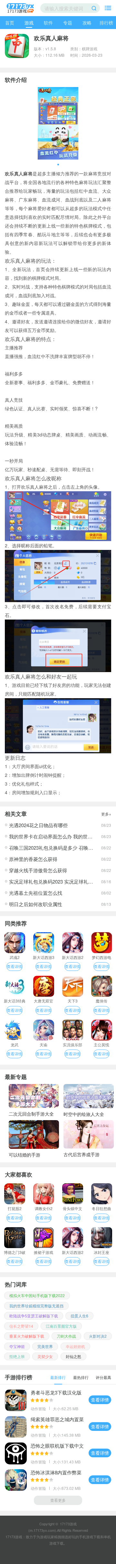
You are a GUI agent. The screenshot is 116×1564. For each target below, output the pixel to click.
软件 (48, 22)
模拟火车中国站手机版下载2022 (37, 1295)
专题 (67, 22)
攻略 (87, 22)
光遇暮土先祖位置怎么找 (35, 892)
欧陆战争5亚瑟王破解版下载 (33, 1315)
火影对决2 (98, 1336)
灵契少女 (45, 1356)
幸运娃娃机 (75, 1346)
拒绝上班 (17, 1356)
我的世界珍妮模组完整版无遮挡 (36, 1305)
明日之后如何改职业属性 (35, 904)
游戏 (29, 22)
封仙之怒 (73, 1356)
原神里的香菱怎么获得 (33, 858)
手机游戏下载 (89, 1536)
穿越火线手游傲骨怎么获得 (38, 870)
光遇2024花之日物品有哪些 (38, 825)
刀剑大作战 (66, 1336)
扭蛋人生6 (79, 1315)
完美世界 (45, 1346)
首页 (9, 22)
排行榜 (106, 22)
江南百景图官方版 (61, 1326)
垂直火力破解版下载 (26, 1336)
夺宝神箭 (17, 1346)
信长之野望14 (21, 1326)
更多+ (106, 813)
